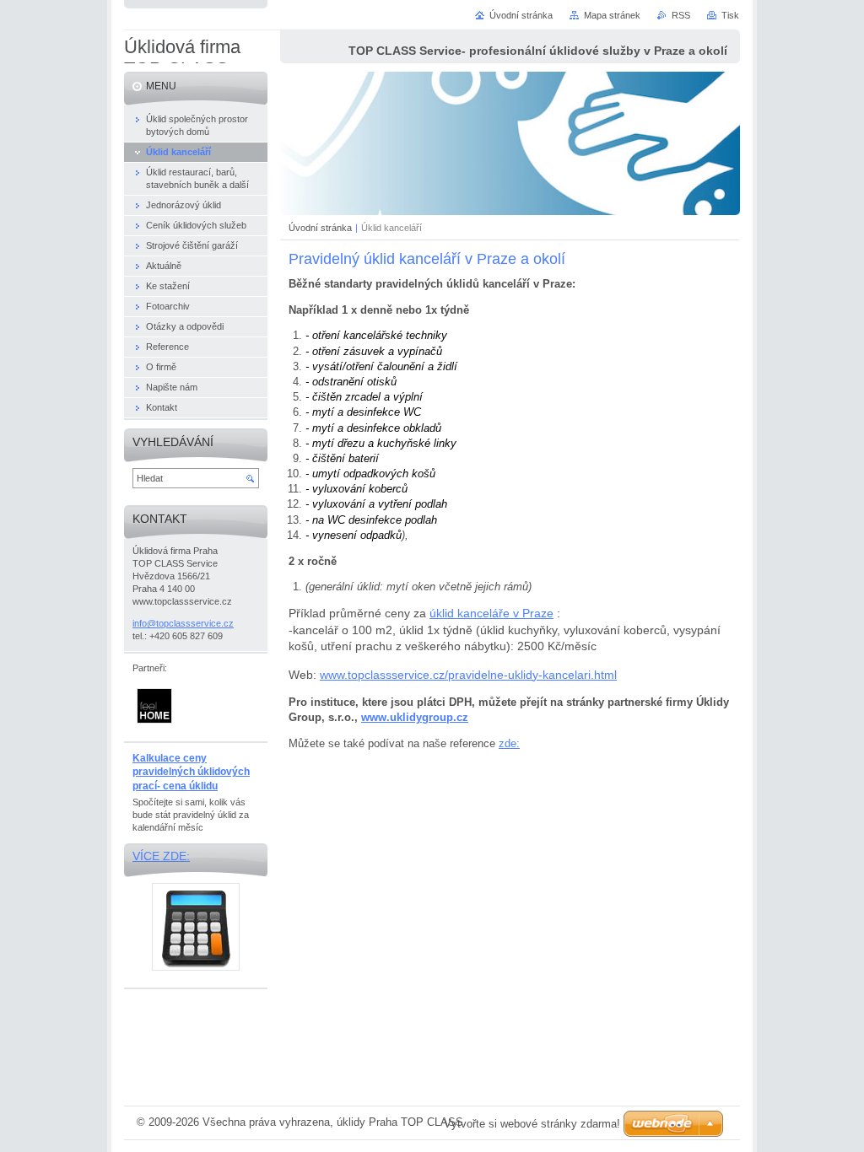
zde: (509, 743)
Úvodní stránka (320, 228)
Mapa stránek (612, 15)
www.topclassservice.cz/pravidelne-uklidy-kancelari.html (468, 674)
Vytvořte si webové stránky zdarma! (532, 1123)
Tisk (730, 15)
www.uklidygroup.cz (414, 717)
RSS (681, 15)
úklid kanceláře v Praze (491, 613)
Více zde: (161, 856)
